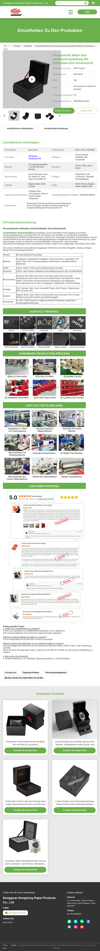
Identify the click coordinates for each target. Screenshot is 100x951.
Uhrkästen (28, 46)
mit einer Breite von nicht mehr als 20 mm (24, 678)
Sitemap (14, 945)
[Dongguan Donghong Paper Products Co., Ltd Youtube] (82, 926)
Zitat (87, 12)
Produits (17, 46)
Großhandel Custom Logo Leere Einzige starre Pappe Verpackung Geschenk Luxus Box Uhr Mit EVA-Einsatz (25, 803)
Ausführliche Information (20, 128)
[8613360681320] (69, 921)
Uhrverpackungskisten (56, 673)
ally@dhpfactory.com (17, 913)
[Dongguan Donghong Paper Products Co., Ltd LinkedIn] (75, 926)
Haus (7, 46)
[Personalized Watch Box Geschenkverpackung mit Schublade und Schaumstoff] (32, 79)
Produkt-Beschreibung (56, 128)
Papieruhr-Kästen (31, 673)
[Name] (85, 3)
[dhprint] (75, 921)
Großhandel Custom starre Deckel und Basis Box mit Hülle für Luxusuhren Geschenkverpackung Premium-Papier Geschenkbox (25, 743)
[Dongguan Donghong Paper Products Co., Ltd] (16, 12)
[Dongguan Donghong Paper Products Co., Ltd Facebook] (88, 921)
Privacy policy (5, 946)
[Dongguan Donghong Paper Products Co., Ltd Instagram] (69, 926)
